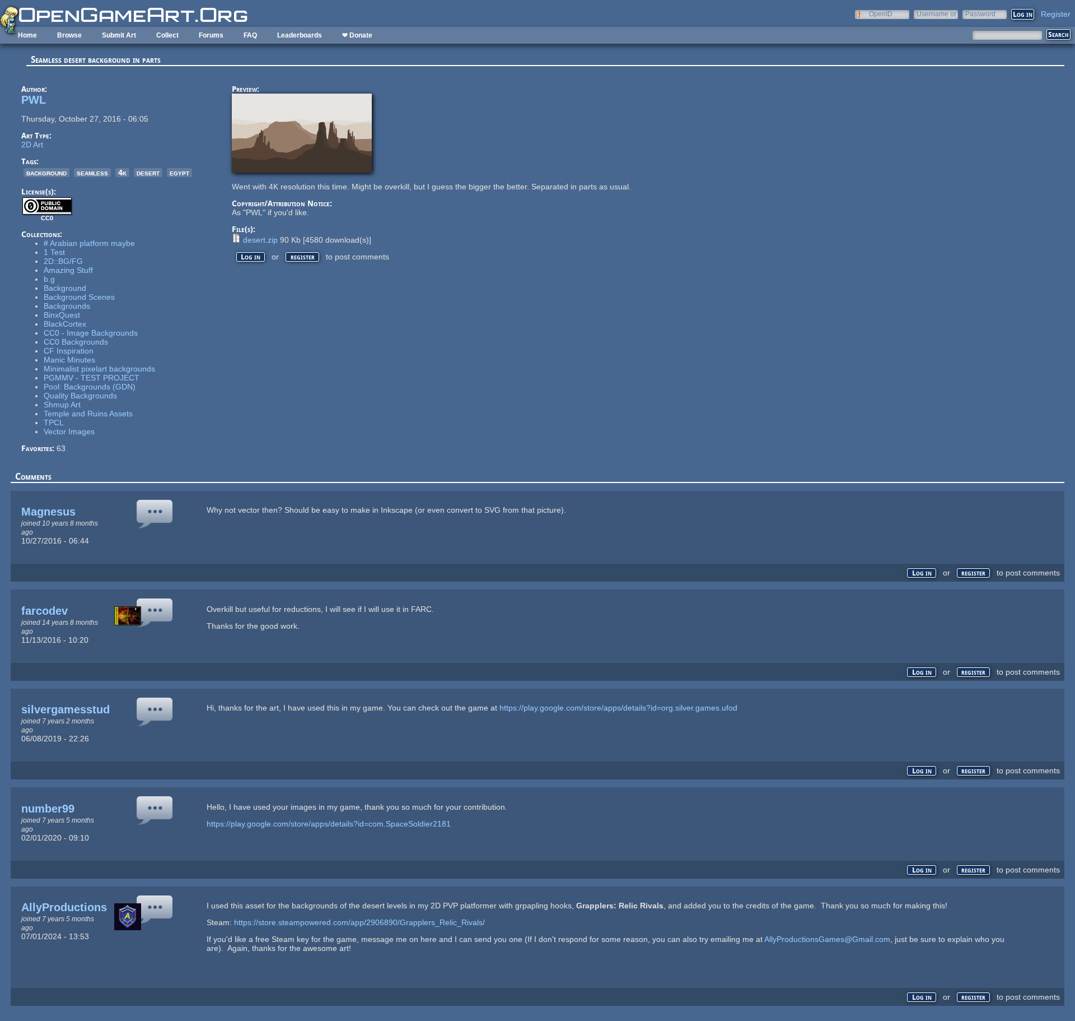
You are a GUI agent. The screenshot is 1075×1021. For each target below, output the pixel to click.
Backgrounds (67, 305)
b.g (49, 279)
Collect (167, 35)
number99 (47, 808)
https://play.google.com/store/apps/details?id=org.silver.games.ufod (618, 707)
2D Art (32, 144)
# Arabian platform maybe (89, 243)
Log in (250, 257)
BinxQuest (62, 314)
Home (27, 35)
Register (1056, 14)
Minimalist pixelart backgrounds (99, 368)
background (46, 172)
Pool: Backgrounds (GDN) (89, 386)
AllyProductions (64, 907)
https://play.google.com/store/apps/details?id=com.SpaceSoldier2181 (329, 823)
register (303, 257)
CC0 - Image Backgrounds (91, 332)
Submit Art (119, 35)
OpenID (880, 13)
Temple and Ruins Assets (88, 413)
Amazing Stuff (68, 270)
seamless (92, 172)
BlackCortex (65, 323)
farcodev (44, 611)
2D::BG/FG (63, 261)
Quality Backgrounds (80, 395)
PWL (33, 100)
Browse (69, 35)
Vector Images (69, 431)
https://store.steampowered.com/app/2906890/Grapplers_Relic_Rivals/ (359, 922)
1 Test (54, 252)
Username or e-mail (936, 13)
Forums (211, 35)
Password (980, 13)
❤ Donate (357, 35)
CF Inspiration (69, 350)
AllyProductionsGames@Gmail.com (827, 939)
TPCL (54, 422)
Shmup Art (62, 404)
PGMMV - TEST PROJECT (91, 377)
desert (148, 172)
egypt (179, 172)
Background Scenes (79, 297)
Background (65, 288)
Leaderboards (299, 35)
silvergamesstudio (70, 709)
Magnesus (48, 511)
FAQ (250, 35)
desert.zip (260, 239)
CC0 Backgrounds (76, 341)
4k (122, 172)
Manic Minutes (69, 359)
